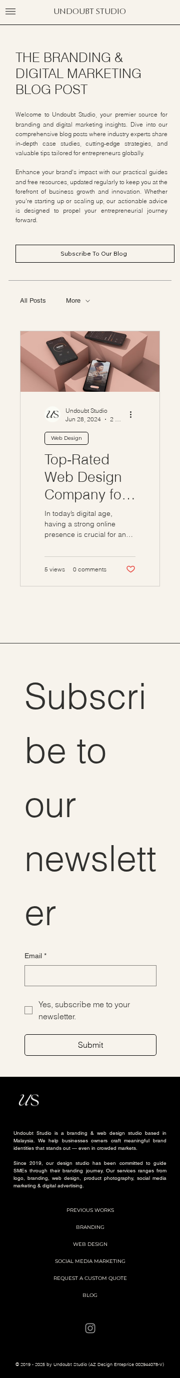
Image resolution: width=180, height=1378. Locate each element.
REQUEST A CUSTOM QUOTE (90, 1278)
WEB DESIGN (90, 1244)
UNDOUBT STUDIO (90, 11)
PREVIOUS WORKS (90, 1210)
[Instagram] (90, 1328)
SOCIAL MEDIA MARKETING (90, 1261)
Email (35, 956)
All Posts (33, 300)
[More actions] (134, 414)
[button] (11, 12)
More (73, 300)
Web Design (66, 438)
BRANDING (90, 1227)
